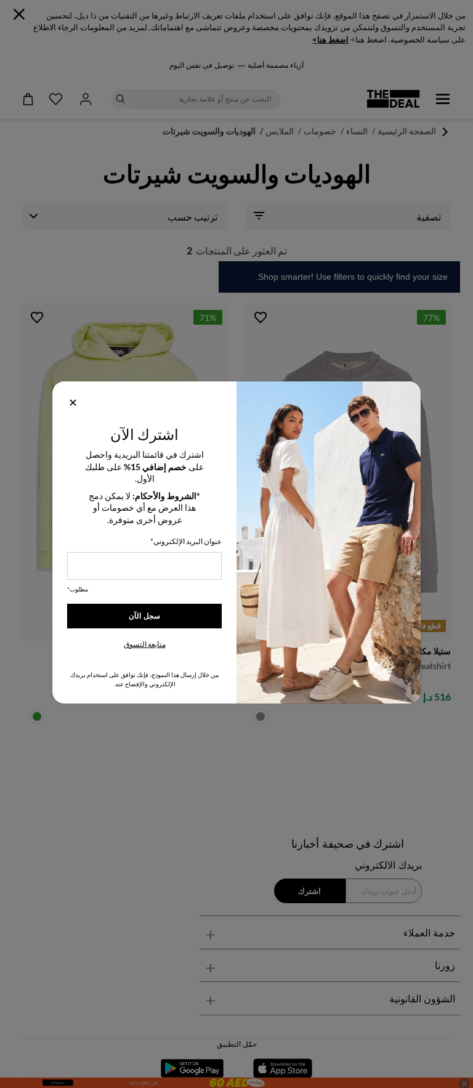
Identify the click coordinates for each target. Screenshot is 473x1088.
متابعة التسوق (145, 644)
